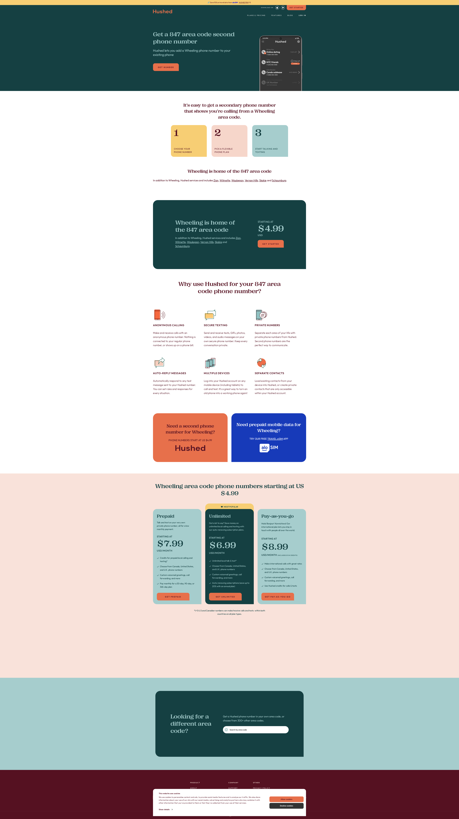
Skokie (262, 180)
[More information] (229, 2)
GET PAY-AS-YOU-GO (278, 597)
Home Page (190, 437)
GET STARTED (296, 7)
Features (276, 15)
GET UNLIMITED (225, 597)
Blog (290, 15)
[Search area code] (226, 730)
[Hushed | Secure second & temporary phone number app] (162, 11)
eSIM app (268, 437)
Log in (302, 15)
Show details (164, 809)
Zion (215, 180)
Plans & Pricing (256, 15)
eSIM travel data (237, 664)
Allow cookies (286, 799)
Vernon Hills (251, 180)
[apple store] (277, 8)
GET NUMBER (166, 67)
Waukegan (237, 180)
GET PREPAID (173, 597)
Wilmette (225, 180)
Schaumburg (279, 180)
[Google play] (283, 8)
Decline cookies (286, 806)
